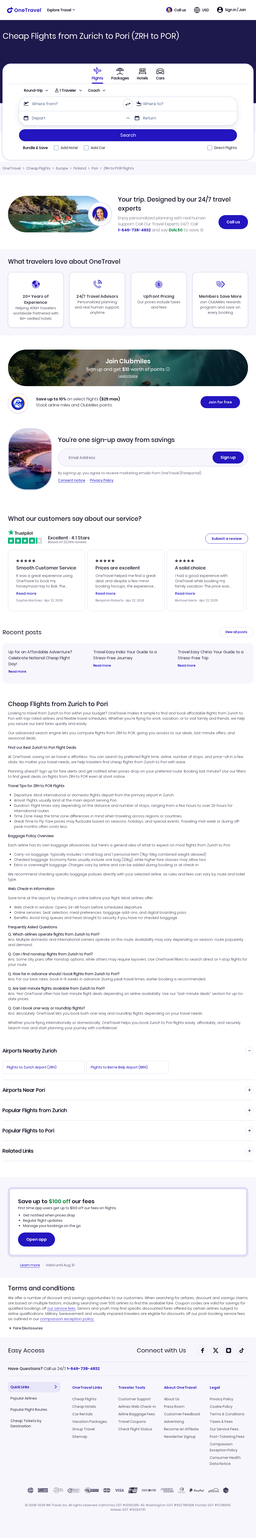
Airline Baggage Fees (136, 1414)
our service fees (61, 1308)
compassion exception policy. (67, 1318)
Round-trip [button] (33, 90)
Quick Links (19, 1387)
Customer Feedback (182, 1414)
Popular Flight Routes (28, 1409)
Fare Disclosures (28, 1328)
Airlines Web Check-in (137, 1406)
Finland (80, 168)
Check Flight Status (135, 1429)
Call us (233, 222)
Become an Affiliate (181, 1429)
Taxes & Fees (221, 1421)
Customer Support (134, 1399)
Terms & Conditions (227, 1414)
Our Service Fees (224, 1429)
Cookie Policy (221, 1406)
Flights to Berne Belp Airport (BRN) (119, 1067)
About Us (172, 1399)
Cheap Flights (38, 168)
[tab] (97, 74)
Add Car (98, 147)
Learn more (128, 376)
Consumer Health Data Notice (225, 1460)
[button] (176, 10)
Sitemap (79, 1436)
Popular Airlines (23, 1398)
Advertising (174, 1421)
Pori (95, 168)
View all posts (236, 632)
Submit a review (227, 538)
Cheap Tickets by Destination (26, 1423)
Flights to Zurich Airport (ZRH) (31, 1067)
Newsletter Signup (180, 1436)
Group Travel (83, 1429)
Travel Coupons (132, 1421)
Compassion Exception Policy (224, 1447)
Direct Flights (225, 147)
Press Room (174, 1406)
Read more (17, 672)
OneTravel (11, 168)
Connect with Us (161, 1350)
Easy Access (26, 1350)
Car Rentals (82, 1414)
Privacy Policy (102, 480)
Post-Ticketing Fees (227, 1436)
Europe (62, 168)
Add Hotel (69, 147)
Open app (36, 1239)
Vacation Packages (89, 1421)
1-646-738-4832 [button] (83, 1368)
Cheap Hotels (84, 1406)
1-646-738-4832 (134, 230)
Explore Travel (59, 10)
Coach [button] (94, 90)
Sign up (228, 457)
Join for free (220, 402)
